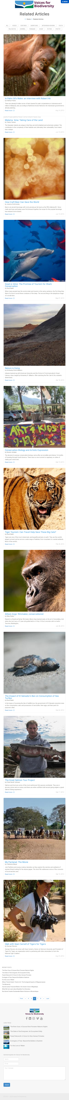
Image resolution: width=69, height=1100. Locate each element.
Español (22, 29)
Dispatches (34, 25)
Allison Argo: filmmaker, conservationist (24, 614)
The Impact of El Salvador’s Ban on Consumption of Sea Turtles (32, 697)
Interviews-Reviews (48, 25)
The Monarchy (6, 984)
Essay (41, 29)
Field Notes (12, 29)
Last (47, 998)
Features (24, 25)
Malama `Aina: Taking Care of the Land (24, 120)
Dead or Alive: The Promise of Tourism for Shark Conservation (28, 285)
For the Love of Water (8, 979)
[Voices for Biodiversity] (34, 1011)
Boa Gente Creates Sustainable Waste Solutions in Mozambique (20, 991)
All (7, 25)
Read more (8, 110)
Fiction (49, 29)
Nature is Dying (12, 368)
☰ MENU (65, 2)
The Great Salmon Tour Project (20, 780)
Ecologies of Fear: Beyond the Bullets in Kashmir (15, 977)
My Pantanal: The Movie (16, 862)
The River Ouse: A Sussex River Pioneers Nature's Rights (18, 970)
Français (32, 29)
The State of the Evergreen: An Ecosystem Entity (16, 972)
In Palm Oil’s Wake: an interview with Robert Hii (28, 98)
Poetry (58, 29)
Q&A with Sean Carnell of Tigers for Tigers (25, 944)
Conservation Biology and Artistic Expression (26, 450)
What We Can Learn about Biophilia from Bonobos (16, 989)
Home (29, 19)
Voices (14, 25)
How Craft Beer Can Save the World (22, 202)
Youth (61, 25)
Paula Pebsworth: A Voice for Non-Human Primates (16, 975)
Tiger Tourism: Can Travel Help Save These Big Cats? (30, 532)
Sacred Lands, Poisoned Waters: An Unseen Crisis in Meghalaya (20, 986)
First (21, 998)
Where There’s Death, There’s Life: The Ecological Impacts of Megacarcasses (23, 982)
